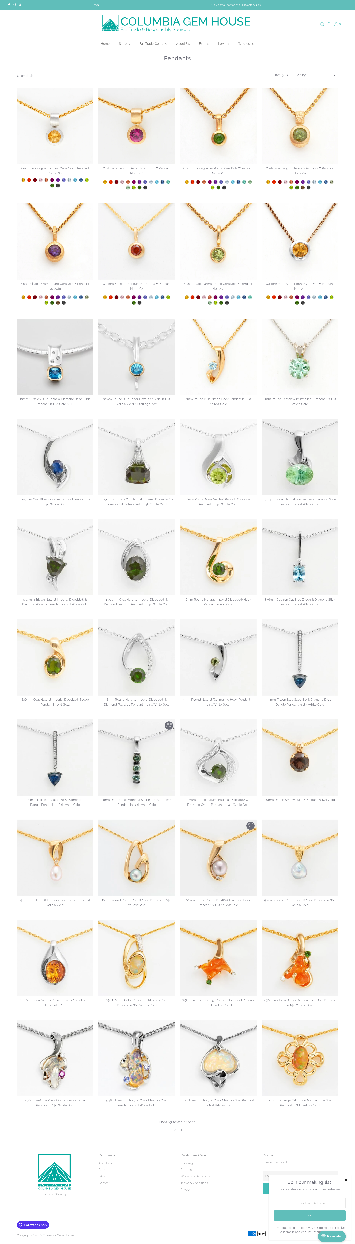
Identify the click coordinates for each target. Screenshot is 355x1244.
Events (204, 43)
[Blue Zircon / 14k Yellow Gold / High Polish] (75, 180)
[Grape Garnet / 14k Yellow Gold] (297, 182)
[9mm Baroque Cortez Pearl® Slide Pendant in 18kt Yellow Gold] (300, 857)
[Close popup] (346, 1180)
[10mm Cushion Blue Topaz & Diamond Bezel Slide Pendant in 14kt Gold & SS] (55, 357)
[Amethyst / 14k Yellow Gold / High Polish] (58, 180)
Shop (123, 43)
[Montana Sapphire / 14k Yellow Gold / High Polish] (81, 180)
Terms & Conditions (194, 1183)
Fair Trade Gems (151, 43)
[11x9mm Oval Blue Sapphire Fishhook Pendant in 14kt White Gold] (55, 457)
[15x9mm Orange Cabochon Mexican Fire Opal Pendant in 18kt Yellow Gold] (300, 1058)
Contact (104, 1183)
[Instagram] (14, 5)
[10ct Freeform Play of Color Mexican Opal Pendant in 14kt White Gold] (218, 1058)
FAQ (102, 1176)
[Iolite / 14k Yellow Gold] (309, 182)
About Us (183, 43)
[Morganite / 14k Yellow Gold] (286, 182)
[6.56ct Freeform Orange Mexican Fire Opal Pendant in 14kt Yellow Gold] (218, 958)
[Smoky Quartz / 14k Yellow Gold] (303, 187)
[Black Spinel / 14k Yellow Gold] (309, 187)
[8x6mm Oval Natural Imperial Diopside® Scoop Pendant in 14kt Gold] (55, 657)
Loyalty (223, 43)
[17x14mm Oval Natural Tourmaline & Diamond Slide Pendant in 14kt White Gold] (300, 457)
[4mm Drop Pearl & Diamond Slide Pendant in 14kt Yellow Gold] (55, 857)
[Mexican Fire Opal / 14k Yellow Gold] (274, 182)
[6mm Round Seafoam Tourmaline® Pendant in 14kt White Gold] (300, 357)
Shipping (187, 1163)
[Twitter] (20, 5)
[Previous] (98, 5)
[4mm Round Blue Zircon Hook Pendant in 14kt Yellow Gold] (218, 357)
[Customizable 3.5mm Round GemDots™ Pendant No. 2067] (218, 126)
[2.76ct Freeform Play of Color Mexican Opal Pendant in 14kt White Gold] (55, 1058)
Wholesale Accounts (195, 1176)
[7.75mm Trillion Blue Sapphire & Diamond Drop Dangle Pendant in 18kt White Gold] (55, 757)
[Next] (256, 5)
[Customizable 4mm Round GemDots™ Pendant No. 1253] (218, 241)
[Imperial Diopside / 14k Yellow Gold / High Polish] (52, 185)
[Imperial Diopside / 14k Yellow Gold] (297, 187)
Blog (102, 1170)
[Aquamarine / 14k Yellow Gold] (314, 182)
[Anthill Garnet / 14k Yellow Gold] (280, 182)
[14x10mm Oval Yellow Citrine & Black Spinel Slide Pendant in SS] (55, 958)
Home (105, 43)
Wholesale (246, 43)
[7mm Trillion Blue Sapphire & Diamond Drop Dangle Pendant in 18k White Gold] (300, 657)
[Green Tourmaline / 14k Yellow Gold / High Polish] (128, 187)
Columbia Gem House (58, 1235)
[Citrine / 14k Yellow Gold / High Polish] (23, 180)
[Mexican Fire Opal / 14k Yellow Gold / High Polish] (29, 180)
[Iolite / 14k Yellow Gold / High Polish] (64, 180)
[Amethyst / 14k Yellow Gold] (303, 182)
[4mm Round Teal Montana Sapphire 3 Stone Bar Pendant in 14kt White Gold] (136, 757)
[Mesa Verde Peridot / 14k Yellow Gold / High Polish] (87, 180)
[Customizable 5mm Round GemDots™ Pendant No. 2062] (136, 241)
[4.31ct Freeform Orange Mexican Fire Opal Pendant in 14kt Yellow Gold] (300, 958)
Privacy (186, 1189)
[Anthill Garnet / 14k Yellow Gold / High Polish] (35, 180)
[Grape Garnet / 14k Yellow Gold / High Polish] (52, 180)
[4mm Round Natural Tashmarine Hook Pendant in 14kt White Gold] (218, 657)
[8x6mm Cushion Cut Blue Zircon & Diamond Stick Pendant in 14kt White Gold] (300, 557)
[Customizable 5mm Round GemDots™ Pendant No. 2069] (55, 126)
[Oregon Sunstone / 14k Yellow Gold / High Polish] (46, 180)
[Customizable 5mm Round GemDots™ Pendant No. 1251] (300, 241)
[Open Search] (322, 24)
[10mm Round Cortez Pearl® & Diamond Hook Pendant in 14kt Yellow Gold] (218, 857)
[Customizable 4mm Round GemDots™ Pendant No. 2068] (136, 126)
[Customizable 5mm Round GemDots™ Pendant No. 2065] (300, 126)
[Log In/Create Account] (329, 24)
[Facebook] (9, 5)
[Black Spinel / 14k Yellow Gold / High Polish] (58, 185)
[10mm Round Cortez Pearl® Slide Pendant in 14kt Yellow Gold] (136, 857)
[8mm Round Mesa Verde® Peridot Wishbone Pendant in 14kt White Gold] (218, 457)
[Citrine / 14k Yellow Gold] (268, 182)
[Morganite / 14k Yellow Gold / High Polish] (41, 180)
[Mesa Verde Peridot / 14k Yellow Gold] (291, 187)
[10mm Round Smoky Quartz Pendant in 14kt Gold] (300, 757)
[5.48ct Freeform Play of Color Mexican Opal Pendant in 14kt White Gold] (136, 1058)
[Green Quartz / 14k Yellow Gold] (332, 182)
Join (310, 1215)
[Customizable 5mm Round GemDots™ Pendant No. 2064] (55, 241)
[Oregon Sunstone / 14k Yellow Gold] (291, 182)
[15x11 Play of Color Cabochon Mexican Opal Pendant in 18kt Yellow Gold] (136, 958)
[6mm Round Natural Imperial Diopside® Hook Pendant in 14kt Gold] (218, 557)
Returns (186, 1170)
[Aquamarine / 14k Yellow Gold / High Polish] (69, 180)
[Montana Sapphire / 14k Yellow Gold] (326, 182)
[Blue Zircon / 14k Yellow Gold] (320, 182)
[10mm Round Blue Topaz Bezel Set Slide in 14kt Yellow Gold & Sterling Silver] (136, 357)
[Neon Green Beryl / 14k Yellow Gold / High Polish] (168, 182)
